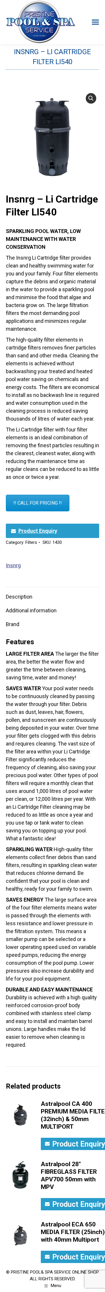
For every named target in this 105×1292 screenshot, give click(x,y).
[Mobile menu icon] (95, 22)
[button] (91, 98)
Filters (31, 542)
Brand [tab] (12, 624)
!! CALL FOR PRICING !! (37, 503)
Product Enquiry (37, 531)
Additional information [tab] (31, 610)
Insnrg (13, 565)
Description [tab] (19, 597)
